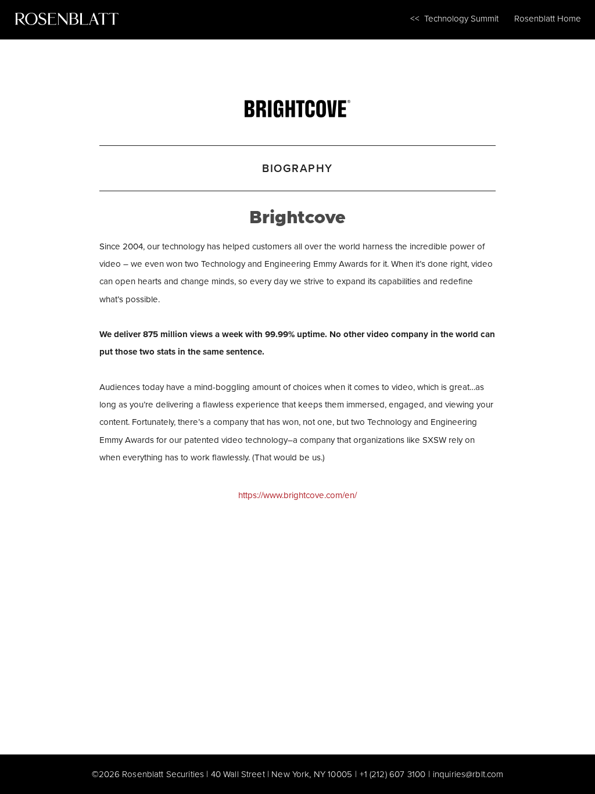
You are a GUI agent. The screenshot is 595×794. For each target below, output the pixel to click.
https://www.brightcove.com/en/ (297, 495)
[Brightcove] (297, 105)
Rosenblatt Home (547, 18)
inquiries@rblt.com (468, 774)
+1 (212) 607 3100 (393, 774)
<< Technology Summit (454, 18)
